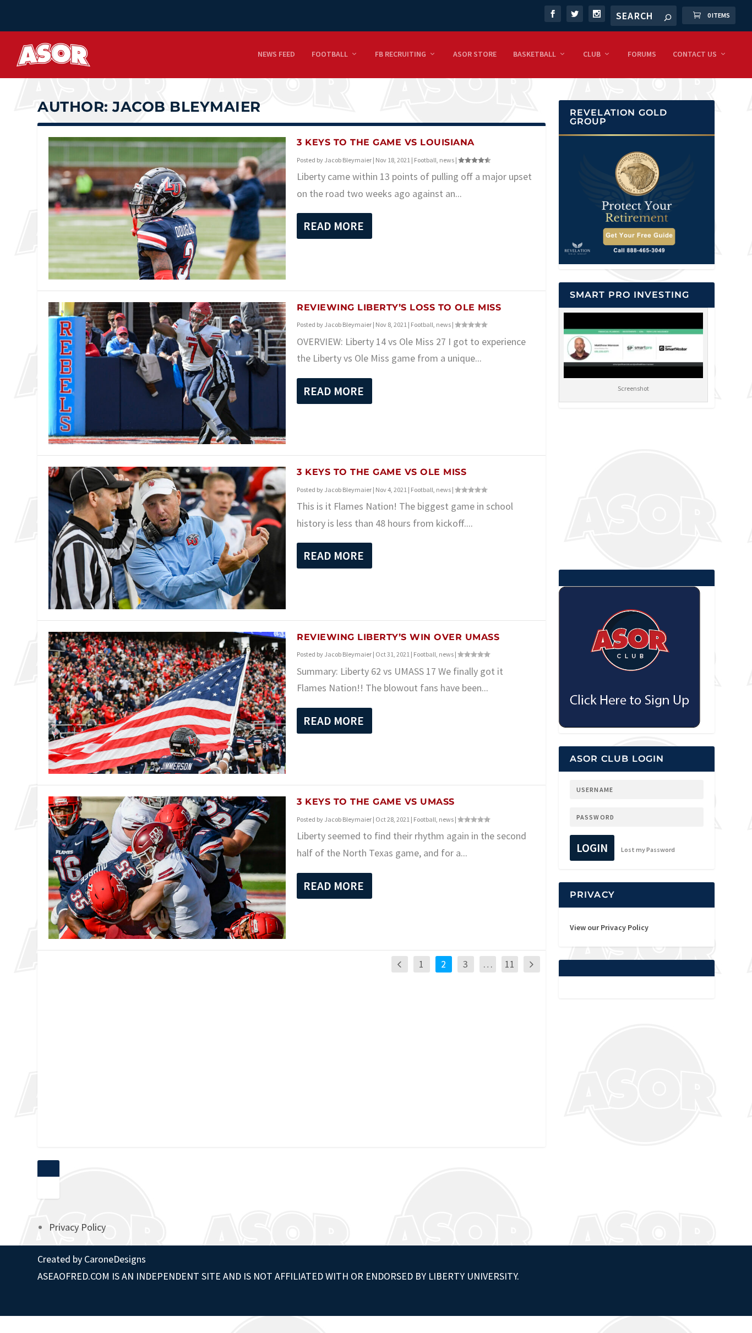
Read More (333, 225)
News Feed (276, 54)
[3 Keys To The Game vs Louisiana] (167, 208)
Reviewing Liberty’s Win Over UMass (398, 637)
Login (592, 847)
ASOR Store (475, 54)
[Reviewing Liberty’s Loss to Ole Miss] (167, 373)
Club (592, 54)
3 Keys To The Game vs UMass (376, 801)
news (446, 160)
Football (330, 54)
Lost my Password (648, 849)
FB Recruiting (400, 54)
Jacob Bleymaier (348, 160)
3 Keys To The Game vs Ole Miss (381, 472)
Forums (642, 54)
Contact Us (695, 54)
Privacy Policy (77, 1227)
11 (510, 964)
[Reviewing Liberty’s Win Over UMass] (167, 703)
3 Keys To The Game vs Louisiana (386, 142)
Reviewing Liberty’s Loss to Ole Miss (399, 307)
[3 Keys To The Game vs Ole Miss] (167, 538)
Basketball (534, 54)
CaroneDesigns (115, 1259)
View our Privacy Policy (609, 927)
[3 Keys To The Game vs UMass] (167, 867)
